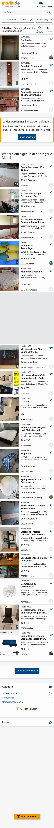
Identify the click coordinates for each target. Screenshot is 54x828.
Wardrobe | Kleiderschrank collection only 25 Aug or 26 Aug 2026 (33, 533)
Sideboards (27, 697)
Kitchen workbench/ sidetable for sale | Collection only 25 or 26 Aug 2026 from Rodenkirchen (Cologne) (34, 376)
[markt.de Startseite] (11, 3)
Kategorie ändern (28, 709)
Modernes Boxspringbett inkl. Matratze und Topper (33, 429)
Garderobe (26, 40)
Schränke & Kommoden (15, 19)
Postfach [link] (41, 6)
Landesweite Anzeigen (27, 670)
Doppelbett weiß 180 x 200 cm (32, 168)
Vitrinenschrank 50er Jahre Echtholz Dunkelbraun (32, 350)
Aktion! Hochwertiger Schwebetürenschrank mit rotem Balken (32, 221)
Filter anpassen (29, 816)
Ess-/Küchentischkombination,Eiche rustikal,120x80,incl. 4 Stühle (34, 559)
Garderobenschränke (27, 702)
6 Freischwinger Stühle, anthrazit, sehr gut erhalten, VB (34, 611)
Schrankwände (27, 693)
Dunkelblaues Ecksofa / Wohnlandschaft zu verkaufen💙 (33, 637)
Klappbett (26, 453)
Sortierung (48, 31)
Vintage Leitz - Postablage (28, 247)
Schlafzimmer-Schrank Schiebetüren (33, 507)
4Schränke (26, 401)
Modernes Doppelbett (32, 271)
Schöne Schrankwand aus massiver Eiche (32, 93)
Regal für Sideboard (31, 66)
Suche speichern (39, 31)
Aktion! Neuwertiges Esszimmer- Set (31, 195)
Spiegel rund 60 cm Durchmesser (31, 481)
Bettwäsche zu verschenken (28, 585)
